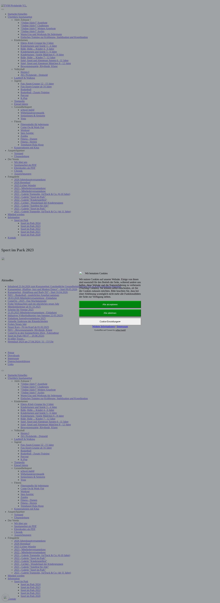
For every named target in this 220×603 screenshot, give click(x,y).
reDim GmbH (120, 330)
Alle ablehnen (110, 313)
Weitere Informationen (103, 326)
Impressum (122, 326)
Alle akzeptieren (110, 304)
